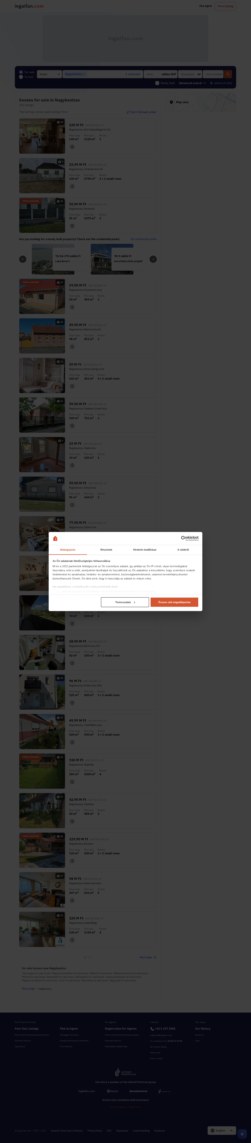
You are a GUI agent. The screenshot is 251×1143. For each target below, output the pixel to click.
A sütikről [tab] (183, 549)
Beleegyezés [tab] (67, 549)
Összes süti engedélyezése (174, 602)
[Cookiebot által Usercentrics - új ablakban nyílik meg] (184, 538)
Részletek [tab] (106, 549)
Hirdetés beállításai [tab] (144, 549)
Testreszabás (123, 602)
